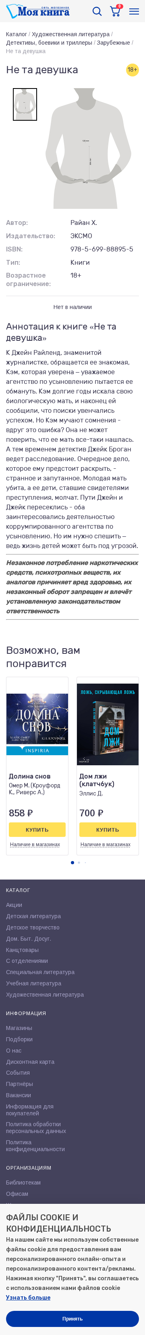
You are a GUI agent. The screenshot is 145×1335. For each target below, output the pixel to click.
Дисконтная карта (30, 1062)
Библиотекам (23, 1182)
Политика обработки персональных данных (36, 1127)
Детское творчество (33, 927)
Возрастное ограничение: (28, 280)
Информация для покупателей (30, 1110)
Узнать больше (28, 1297)
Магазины (19, 1028)
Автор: (17, 223)
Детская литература (33, 916)
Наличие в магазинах (35, 844)
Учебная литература (33, 983)
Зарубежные (113, 42)
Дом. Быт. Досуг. (28, 938)
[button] (72, 862)
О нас (13, 1050)
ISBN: (14, 249)
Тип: (13, 262)
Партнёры (19, 1084)
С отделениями (27, 961)
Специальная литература (40, 972)
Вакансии (18, 1095)
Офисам (17, 1194)
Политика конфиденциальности (35, 1145)
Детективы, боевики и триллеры (49, 42)
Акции (14, 905)
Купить (37, 830)
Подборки (19, 1039)
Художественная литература (71, 34)
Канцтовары (22, 950)
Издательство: (30, 236)
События (18, 1072)
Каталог (16, 34)
